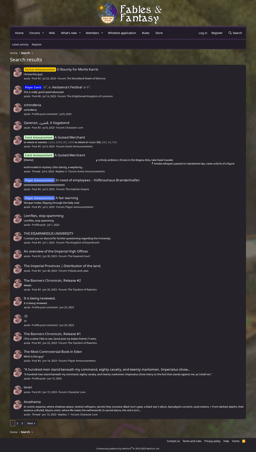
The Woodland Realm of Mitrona (86, 78)
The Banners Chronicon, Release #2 (52, 280)
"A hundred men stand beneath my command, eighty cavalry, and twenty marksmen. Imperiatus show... (107, 369)
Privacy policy (212, 441)
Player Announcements (79, 207)
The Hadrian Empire (77, 189)
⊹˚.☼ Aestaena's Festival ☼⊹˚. (58, 87)
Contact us (173, 441)
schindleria (32, 105)
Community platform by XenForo (128, 448)
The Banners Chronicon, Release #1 (52, 333)
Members (92, 33)
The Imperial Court (79, 256)
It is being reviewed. (40, 298)
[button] (43, 33)
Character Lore (74, 127)
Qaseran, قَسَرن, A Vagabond (46, 122)
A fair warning (51, 198)
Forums (34, 33)
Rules (145, 33)
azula (27, 78)
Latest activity (20, 44)
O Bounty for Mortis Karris (61, 69)
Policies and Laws (78, 270)
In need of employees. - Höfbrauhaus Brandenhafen (82, 180)
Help (226, 441)
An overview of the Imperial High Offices (56, 251)
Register (37, 44)
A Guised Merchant (55, 137)
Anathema (32, 401)
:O (25, 316)
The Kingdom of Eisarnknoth (82, 242)
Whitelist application (122, 33)
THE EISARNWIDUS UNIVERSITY (48, 233)
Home (19, 33)
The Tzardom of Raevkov (82, 289)
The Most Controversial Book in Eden (53, 351)
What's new (69, 33)
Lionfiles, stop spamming (43, 215)
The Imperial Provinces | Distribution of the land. (62, 265)
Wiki (52, 33)
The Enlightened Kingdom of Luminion (90, 96)
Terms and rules (192, 441)
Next (30, 423)
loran (28, 387)
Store (159, 33)
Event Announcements (79, 146)
